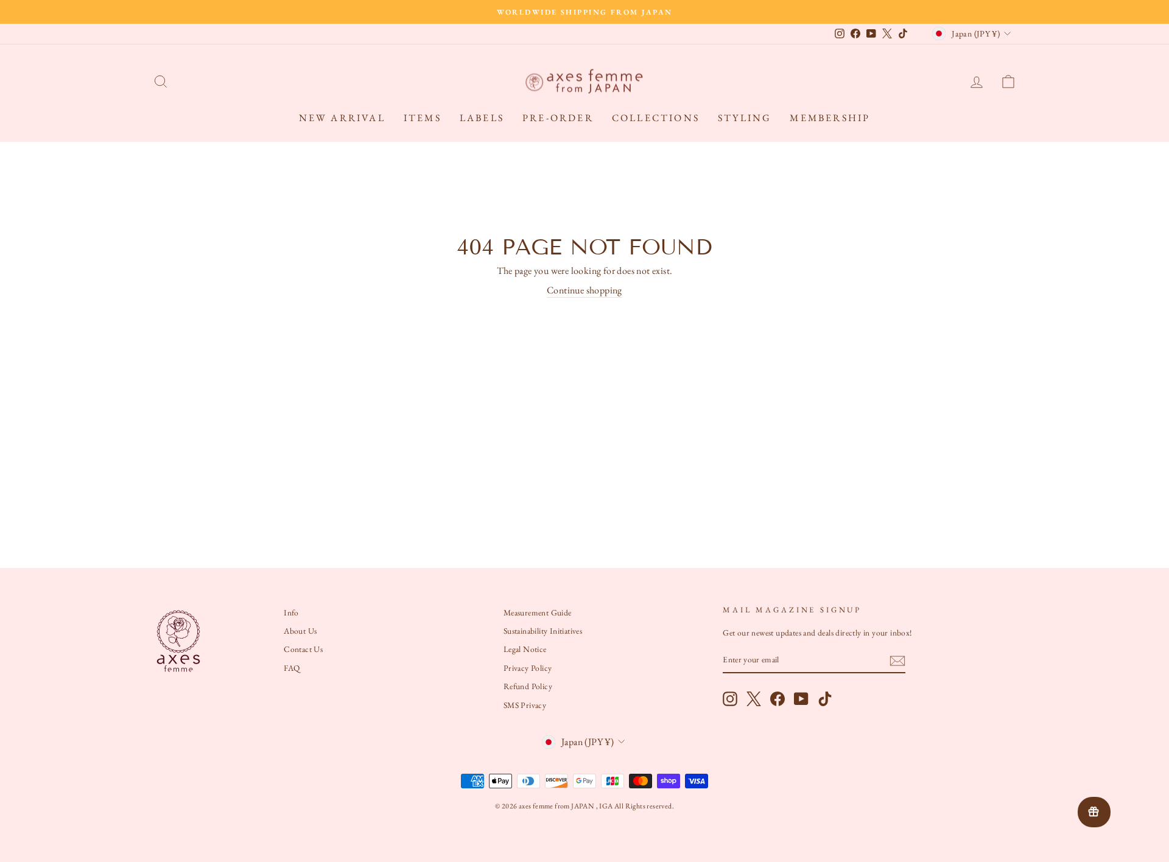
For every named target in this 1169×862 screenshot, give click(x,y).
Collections (656, 117)
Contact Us (303, 648)
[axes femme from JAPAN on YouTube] (801, 699)
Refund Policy (528, 686)
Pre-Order (558, 117)
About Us (300, 630)
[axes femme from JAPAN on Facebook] (777, 699)
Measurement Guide (538, 612)
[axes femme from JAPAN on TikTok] (825, 699)
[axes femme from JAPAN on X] (753, 699)
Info (291, 612)
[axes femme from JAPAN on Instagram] (730, 699)
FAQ (292, 667)
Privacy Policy (528, 667)
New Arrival (342, 117)
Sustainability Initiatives (543, 630)
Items (422, 117)
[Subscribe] (897, 660)
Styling (744, 117)
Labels (482, 117)
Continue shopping (584, 290)
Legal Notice (525, 648)
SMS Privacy (525, 704)
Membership (830, 117)
